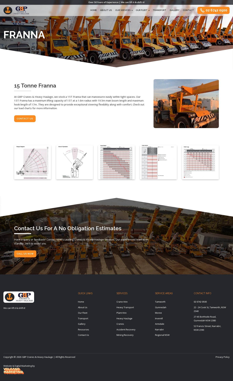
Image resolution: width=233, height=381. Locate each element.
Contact (188, 10)
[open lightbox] (32, 162)
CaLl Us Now (25, 253)
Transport (159, 10)
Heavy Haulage (124, 318)
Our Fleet (142, 10)
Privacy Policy (223, 356)
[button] (124, 10)
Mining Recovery (125, 334)
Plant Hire (121, 312)
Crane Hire (122, 301)
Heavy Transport (125, 307)
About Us (106, 10)
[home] (16, 10)
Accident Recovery (125, 329)
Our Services (123, 10)
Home (93, 10)
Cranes (120, 323)
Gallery (174, 10)
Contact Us (25, 118)
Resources (83, 329)
